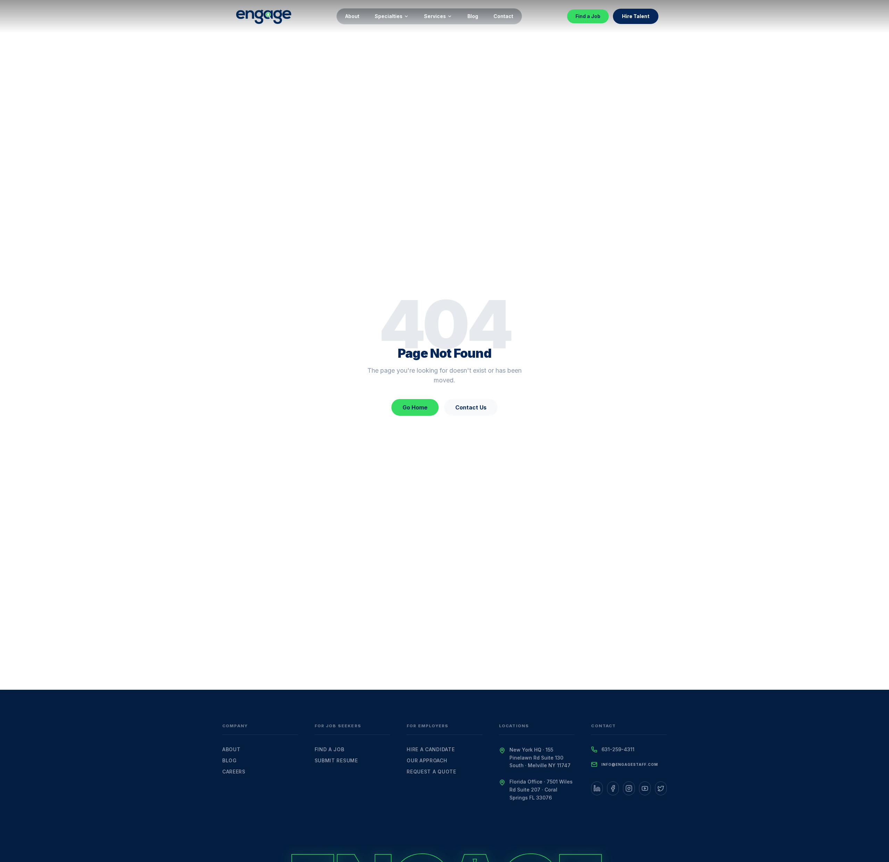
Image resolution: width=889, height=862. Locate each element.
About (352, 16)
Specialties (388, 16)
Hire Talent (635, 16)
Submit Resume (336, 760)
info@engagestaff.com (629, 764)
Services (435, 16)
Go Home (414, 407)
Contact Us (471, 407)
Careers (234, 771)
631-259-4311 (617, 749)
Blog (472, 16)
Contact (503, 16)
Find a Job (587, 16)
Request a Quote (431, 771)
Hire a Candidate (431, 749)
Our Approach (427, 760)
